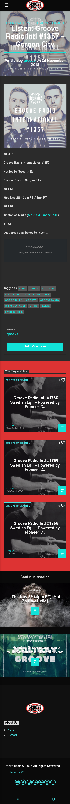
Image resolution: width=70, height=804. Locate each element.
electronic (13, 294)
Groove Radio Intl (18, 23)
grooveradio (49, 300)
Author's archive (35, 347)
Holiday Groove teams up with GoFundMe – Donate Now (35, 650)
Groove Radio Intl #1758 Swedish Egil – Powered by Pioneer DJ (35, 528)
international (15, 306)
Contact (12, 735)
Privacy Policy (16, 772)
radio (45, 306)
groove (30, 60)
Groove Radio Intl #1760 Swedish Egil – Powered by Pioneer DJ (35, 403)
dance (33, 288)
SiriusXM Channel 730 (43, 215)
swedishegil (14, 312)
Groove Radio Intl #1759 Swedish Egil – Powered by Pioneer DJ (35, 465)
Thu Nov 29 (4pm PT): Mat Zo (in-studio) (35, 599)
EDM (52, 288)
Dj (43, 288)
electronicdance (37, 294)
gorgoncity (13, 300)
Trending (58, 23)
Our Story (13, 730)
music (33, 306)
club (22, 288)
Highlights (41, 23)
